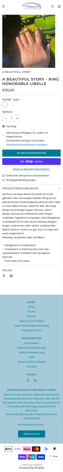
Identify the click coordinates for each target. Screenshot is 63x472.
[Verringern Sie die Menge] (5, 118)
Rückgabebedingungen (21, 180)
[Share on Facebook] (3, 276)
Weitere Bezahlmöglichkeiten (31, 169)
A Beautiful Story (16, 72)
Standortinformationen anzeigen (27, 144)
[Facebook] (27, 380)
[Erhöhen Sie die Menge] (17, 118)
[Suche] (52, 6)
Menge (7, 111)
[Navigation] (3, 6)
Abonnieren (31, 433)
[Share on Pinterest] (11, 276)
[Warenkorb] (59, 6)
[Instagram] (35, 380)
